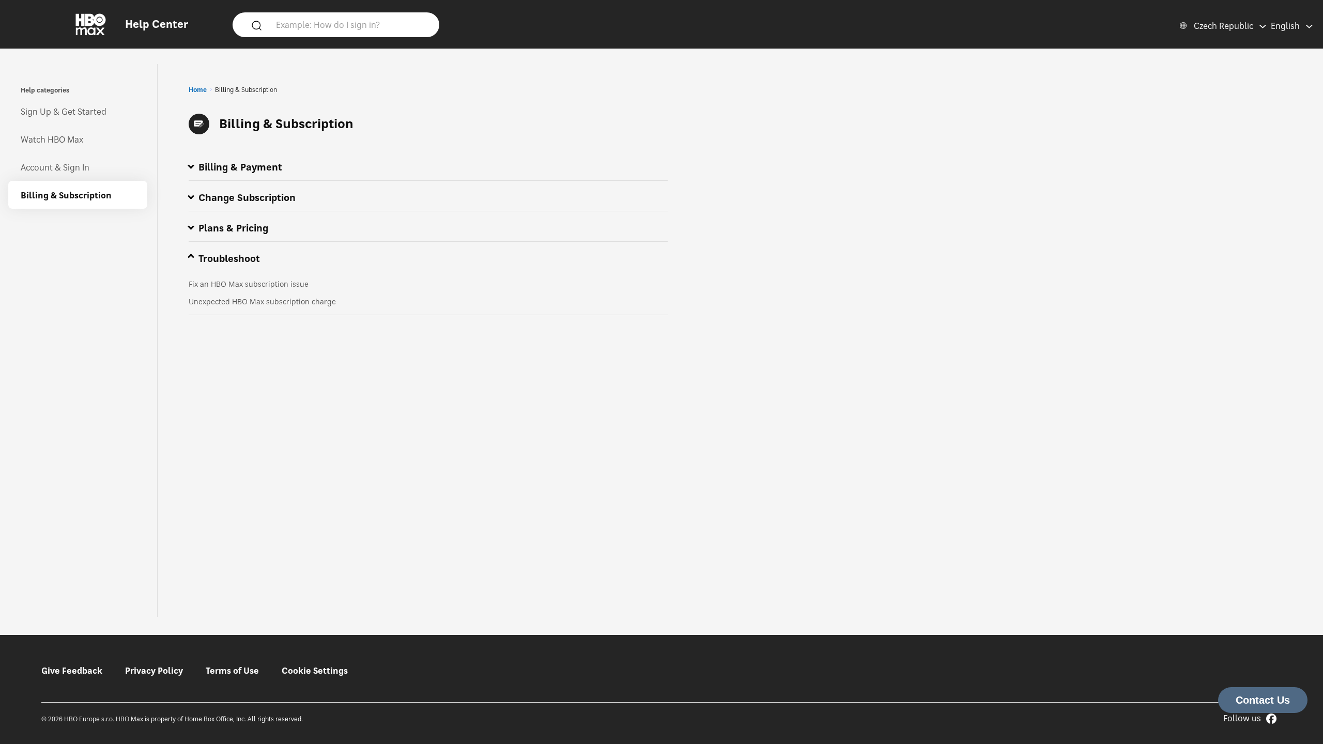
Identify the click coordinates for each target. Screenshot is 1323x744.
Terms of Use (232, 670)
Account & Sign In (55, 167)
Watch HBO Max (52, 139)
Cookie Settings (315, 670)
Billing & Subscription (66, 195)
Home (198, 89)
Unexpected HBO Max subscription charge (262, 301)
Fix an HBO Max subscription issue (249, 284)
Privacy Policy (154, 670)
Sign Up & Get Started (63, 111)
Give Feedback (71, 670)
